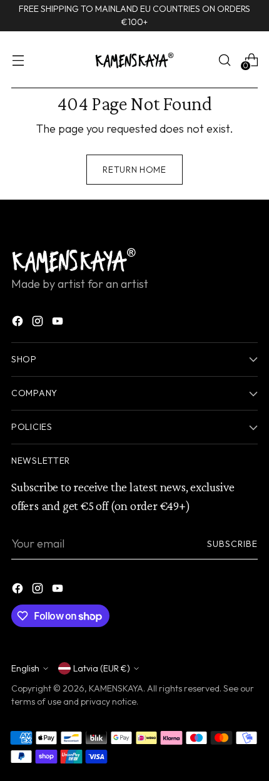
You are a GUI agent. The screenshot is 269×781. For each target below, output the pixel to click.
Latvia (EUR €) (101, 668)
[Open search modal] (224, 60)
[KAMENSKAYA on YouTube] (58, 323)
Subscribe (232, 543)
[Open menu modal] (18, 60)
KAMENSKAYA (116, 688)
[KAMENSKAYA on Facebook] (18, 323)
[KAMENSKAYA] (134, 59)
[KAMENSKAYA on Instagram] (38, 323)
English (25, 668)
